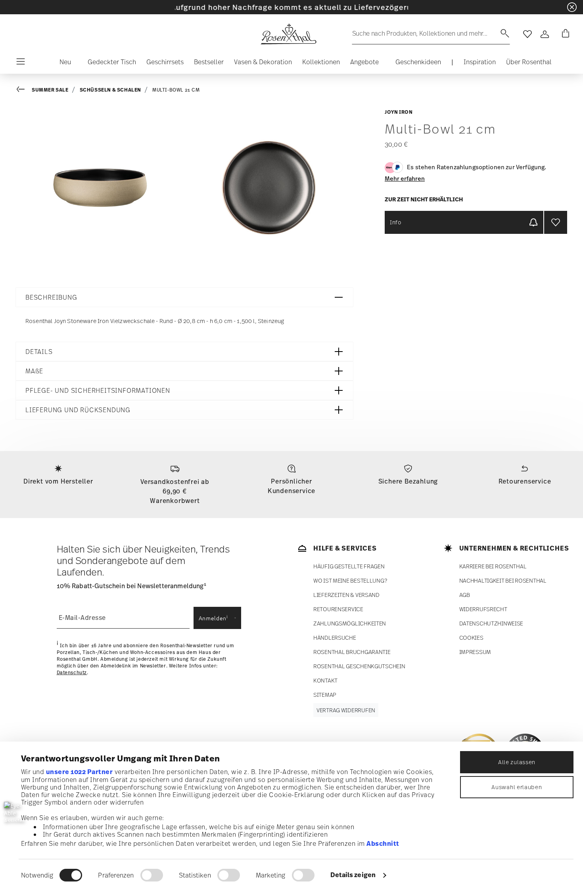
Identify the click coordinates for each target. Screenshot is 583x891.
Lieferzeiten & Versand (346, 594)
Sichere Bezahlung (408, 481)
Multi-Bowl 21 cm (176, 90)
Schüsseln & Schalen (110, 89)
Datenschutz (72, 672)
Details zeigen (353, 874)
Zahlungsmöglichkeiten (349, 623)
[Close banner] (572, 7)
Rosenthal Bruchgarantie (352, 652)
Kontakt (325, 680)
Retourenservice (525, 481)
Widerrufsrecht (483, 609)
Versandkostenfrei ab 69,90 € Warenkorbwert (174, 491)
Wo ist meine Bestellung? (350, 580)
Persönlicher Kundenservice (291, 486)
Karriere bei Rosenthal (493, 566)
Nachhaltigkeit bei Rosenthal (503, 580)
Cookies (471, 637)
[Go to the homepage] (288, 34)
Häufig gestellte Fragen (349, 566)
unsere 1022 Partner (79, 771)
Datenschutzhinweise (491, 623)
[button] (62, 64)
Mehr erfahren (405, 178)
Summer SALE (50, 89)
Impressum (475, 652)
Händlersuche (334, 637)
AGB (464, 594)
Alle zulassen (516, 762)
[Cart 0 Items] (563, 34)
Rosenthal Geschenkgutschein (359, 666)
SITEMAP (324, 694)
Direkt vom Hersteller (58, 481)
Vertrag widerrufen (345, 710)
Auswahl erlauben (516, 787)
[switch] (151, 875)
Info (396, 222)
